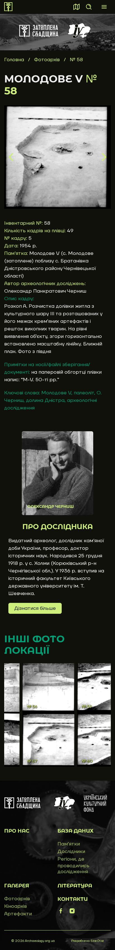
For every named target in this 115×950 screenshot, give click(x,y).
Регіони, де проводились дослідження (73, 865)
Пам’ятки (69, 844)
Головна (14, 59)
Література (75, 886)
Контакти (73, 899)
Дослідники (71, 851)
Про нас (16, 831)
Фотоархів (47, 59)
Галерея (16, 886)
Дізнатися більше (35, 608)
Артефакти (18, 914)
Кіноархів (15, 906)
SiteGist (97, 941)
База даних (76, 831)
